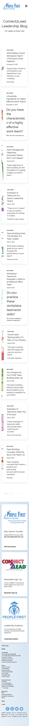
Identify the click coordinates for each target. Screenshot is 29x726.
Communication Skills (7, 671)
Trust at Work (5, 673)
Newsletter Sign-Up (10, 593)
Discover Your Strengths (8, 686)
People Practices (6, 670)
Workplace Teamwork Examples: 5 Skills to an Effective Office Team (16, 279)
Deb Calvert (10, 50)
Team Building (5, 668)
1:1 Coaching (5, 688)
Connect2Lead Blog (7, 694)
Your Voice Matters (6, 683)
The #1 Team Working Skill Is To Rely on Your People (16, 337)
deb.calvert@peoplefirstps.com (13, 537)
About (3, 701)
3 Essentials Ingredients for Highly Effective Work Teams (16, 99)
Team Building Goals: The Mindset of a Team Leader (16, 236)
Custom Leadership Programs (9, 662)
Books (3, 697)
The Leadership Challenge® (9, 654)
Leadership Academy (11, 639)
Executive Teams (6, 667)
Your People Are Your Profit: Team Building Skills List (15, 375)
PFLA (3, 693)
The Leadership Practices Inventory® (11, 655)
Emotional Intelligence (7, 684)
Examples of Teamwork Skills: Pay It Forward (16, 412)
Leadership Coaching (7, 660)
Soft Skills (4, 681)
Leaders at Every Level (7, 659)
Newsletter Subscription (8, 696)
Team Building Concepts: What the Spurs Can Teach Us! (16, 452)
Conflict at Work (6, 676)
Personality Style (6, 675)
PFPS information (10, 547)
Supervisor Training (6, 657)
